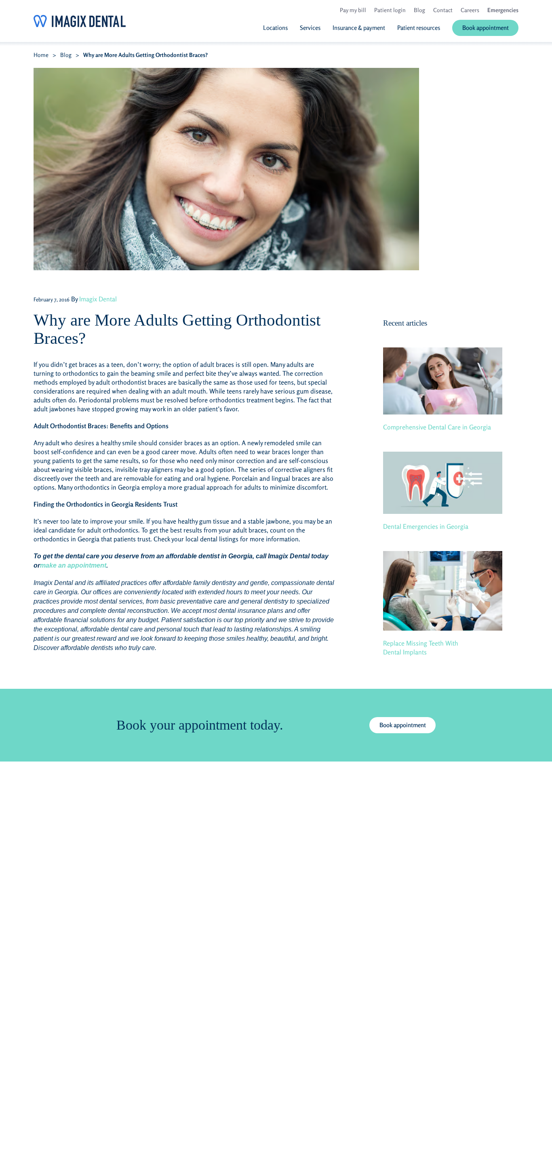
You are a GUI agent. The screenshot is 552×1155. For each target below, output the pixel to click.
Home (41, 54)
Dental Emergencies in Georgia (425, 526)
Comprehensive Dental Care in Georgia (437, 427)
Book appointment (402, 725)
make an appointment (73, 565)
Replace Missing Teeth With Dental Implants (420, 647)
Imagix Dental (98, 299)
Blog (66, 54)
